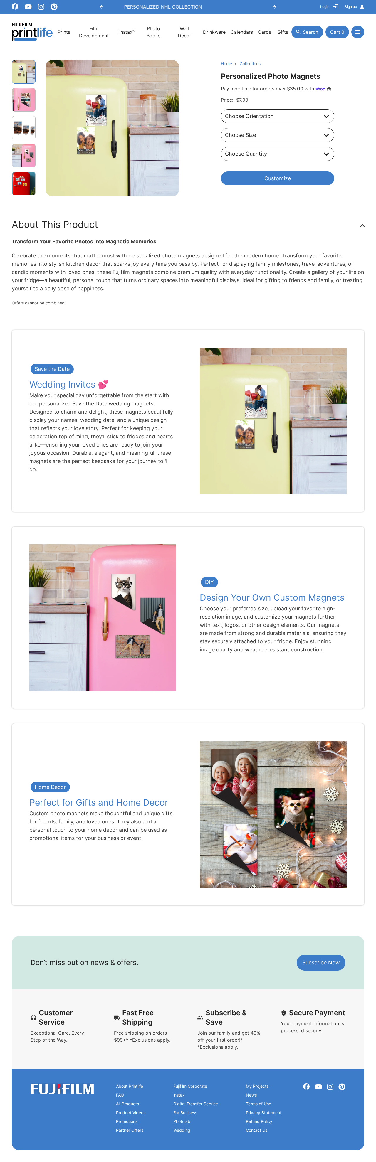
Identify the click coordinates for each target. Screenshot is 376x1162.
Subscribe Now (321, 962)
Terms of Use (258, 1103)
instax (179, 1094)
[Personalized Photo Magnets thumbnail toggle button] (24, 100)
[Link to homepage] (62, 1088)
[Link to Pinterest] (54, 6)
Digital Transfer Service (195, 1103)
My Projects (257, 1086)
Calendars (242, 32)
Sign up (351, 6)
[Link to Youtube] (28, 6)
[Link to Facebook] (15, 6)
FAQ (120, 1094)
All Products (127, 1103)
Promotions (126, 1121)
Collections (250, 63)
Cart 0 (337, 32)
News (251, 1094)
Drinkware (214, 32)
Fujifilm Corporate (190, 1086)
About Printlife (129, 1086)
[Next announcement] (274, 7)
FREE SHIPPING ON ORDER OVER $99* (188, 7)
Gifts (282, 32)
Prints (64, 32)
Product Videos (130, 1112)
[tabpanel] (112, 128)
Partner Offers (129, 1130)
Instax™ (127, 32)
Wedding (181, 1130)
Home (226, 63)
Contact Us (256, 1130)
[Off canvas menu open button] (357, 32)
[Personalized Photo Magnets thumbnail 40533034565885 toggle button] (24, 72)
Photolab (181, 1121)
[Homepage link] (32, 32)
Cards (264, 32)
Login (324, 6)
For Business (185, 1112)
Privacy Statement (263, 1112)
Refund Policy (259, 1121)
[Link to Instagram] (41, 6)
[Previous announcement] (101, 7)
